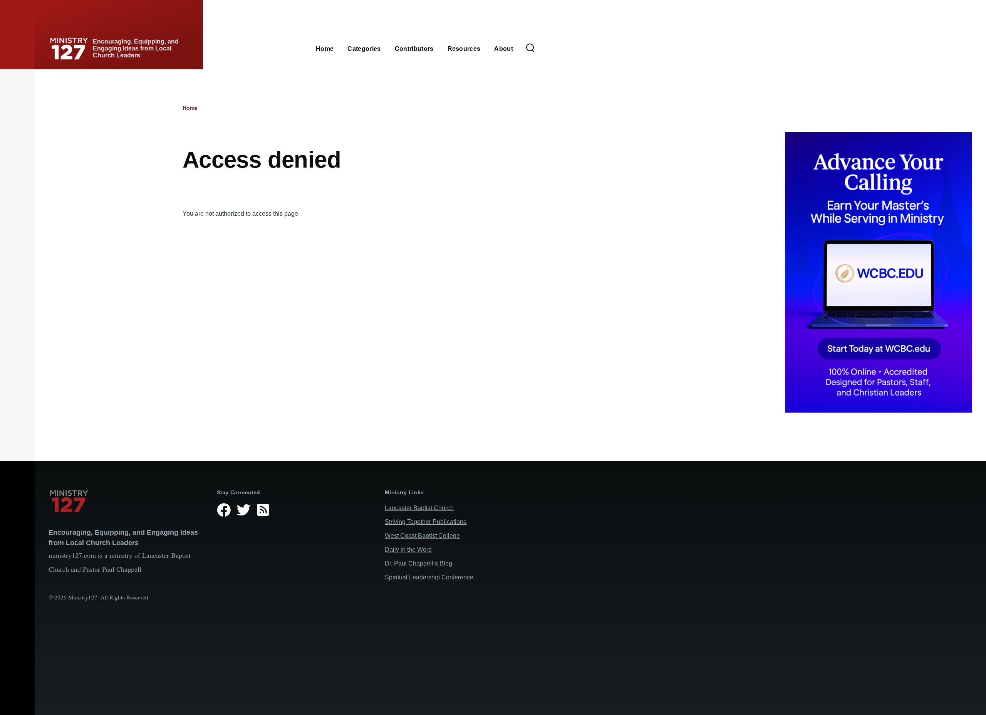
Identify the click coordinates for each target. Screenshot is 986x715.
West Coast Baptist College (422, 535)
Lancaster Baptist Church (419, 508)
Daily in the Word (408, 549)
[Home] (127, 501)
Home (190, 108)
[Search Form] (530, 48)
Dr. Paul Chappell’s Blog (418, 563)
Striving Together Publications (425, 522)
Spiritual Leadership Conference (429, 577)
